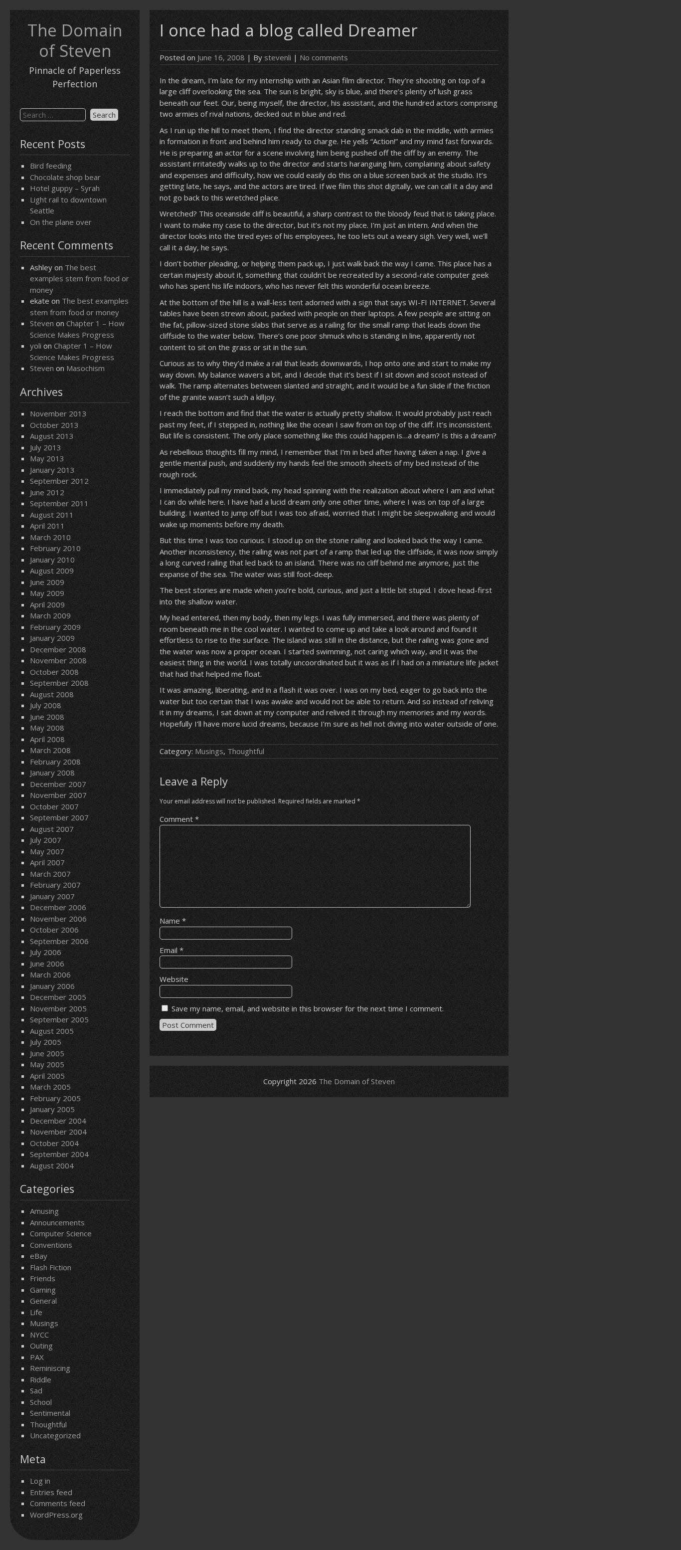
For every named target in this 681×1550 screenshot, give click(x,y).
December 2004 (58, 1121)
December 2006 (58, 907)
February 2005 (55, 1098)
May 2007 (47, 851)
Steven (42, 323)
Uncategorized (55, 1435)
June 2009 (47, 582)
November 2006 (58, 919)
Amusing (44, 1211)
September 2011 (59, 503)
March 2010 (50, 537)
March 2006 (50, 974)
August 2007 (52, 829)
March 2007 (50, 874)
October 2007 (54, 806)
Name (173, 921)
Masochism (85, 368)
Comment (179, 819)
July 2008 (45, 705)
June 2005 (47, 1053)
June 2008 (47, 717)
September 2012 (59, 481)
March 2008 (50, 750)
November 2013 (58, 413)
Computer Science (61, 1233)
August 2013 (52, 436)
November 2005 (58, 1008)
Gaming (43, 1290)
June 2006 (47, 964)
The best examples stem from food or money (79, 278)
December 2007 (58, 784)
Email (171, 950)
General (43, 1301)
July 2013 (45, 447)
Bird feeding (51, 166)
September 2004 (59, 1154)
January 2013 (52, 470)
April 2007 (47, 862)
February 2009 (55, 627)
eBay (38, 1256)
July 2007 (45, 840)
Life (36, 1312)
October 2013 (54, 425)
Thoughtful (48, 1424)
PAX (37, 1357)
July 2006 (45, 952)
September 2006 (59, 941)
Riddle (40, 1379)
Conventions (51, 1245)
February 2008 (55, 762)
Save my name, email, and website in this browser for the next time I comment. (307, 1008)
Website (174, 979)
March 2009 (50, 615)
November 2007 (58, 795)
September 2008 (59, 683)
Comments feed (57, 1503)
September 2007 (59, 817)
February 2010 (55, 548)
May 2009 (47, 593)
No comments (324, 57)
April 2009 (47, 604)
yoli (35, 346)
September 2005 (59, 1019)
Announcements (57, 1222)
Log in (40, 1481)
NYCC (39, 1335)
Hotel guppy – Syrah (65, 188)
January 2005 (52, 1109)
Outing (41, 1346)
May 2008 (47, 728)
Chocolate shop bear (65, 177)
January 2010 (52, 560)
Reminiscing (50, 1368)
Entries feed (51, 1492)
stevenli (277, 57)
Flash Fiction (50, 1267)
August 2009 (52, 571)
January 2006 (52, 986)
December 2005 (58, 997)
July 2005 (45, 1042)
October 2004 (54, 1143)
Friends (42, 1278)
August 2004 (52, 1165)
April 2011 (47, 526)
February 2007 (55, 885)
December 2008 (58, 649)
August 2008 (52, 694)
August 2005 (52, 1031)
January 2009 (52, 638)
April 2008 (47, 739)
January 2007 (52, 896)
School (41, 1402)
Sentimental (50, 1413)
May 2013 (47, 458)
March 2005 (50, 1087)
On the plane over (61, 222)
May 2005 (47, 1064)
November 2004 (58, 1132)
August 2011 (52, 515)
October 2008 (54, 672)
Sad (36, 1390)
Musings (44, 1323)
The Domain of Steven (74, 40)
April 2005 (47, 1076)
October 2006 (54, 930)
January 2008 (52, 772)
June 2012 (47, 492)
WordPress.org (56, 1515)
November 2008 (58, 660)
